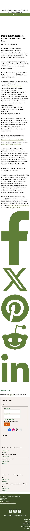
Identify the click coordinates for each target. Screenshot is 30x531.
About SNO (27, 519)
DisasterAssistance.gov (15, 86)
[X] (14, 511)
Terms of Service (25, 526)
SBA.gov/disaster (15, 207)
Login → (4, 404)
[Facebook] (10, 511)
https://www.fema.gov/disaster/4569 (12, 140)
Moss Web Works (21, 515)
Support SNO (26, 523)
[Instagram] (19, 511)
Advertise (27, 521)
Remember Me (9, 419)
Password (7, 414)
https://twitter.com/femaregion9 (11, 144)
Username (7, 408)
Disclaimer (27, 528)
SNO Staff (3, 44)
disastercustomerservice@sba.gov (18, 205)
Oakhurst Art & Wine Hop (9, 454)
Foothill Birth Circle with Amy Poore (12, 448)
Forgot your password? (11, 421)
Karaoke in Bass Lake (8, 459)
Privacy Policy (26, 525)
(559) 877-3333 (3, 498)
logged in (11, 395)
